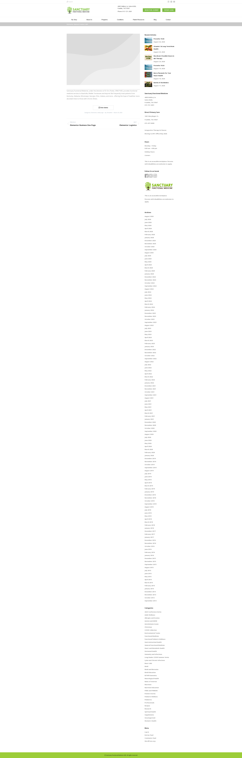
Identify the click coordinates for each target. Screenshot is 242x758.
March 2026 (149, 231)
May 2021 (148, 407)
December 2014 (150, 592)
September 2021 (150, 395)
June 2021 (148, 404)
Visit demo (104, 107)
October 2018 (149, 501)
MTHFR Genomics (151, 675)
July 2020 (148, 437)
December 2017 (150, 531)
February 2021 (150, 416)
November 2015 (150, 561)
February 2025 (150, 271)
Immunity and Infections (153, 654)
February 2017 (150, 534)
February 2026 (150, 234)
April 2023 (148, 337)
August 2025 (149, 253)
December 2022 (150, 349)
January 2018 (149, 528)
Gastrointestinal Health (153, 642)
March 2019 (149, 486)
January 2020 (149, 455)
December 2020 (150, 422)
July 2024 (148, 292)
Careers (147, 155)
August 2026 (149, 216)
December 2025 (150, 240)
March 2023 (149, 340)
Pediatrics (148, 700)
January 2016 (149, 555)
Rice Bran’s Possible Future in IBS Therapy (164, 57)
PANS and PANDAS (151, 691)
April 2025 (148, 265)
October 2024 (149, 283)
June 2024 (148, 295)
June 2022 (148, 368)
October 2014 (149, 598)
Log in (147, 732)
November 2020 (150, 425)
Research (148, 709)
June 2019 (148, 477)
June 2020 (148, 440)
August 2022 (149, 362)
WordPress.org (150, 741)
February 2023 (150, 343)
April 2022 (148, 374)
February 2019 (150, 489)
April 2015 (148, 579)
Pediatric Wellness (151, 697)
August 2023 (149, 325)
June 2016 (148, 549)
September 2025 (150, 250)
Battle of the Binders (161, 83)
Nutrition (148, 684)
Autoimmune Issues (152, 624)
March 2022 (149, 377)
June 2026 (148, 222)
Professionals (149, 703)
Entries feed (149, 735)
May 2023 (148, 334)
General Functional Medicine (155, 645)
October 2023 (149, 319)
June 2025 (148, 259)
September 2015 (150, 564)
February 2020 (150, 452)
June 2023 (148, 331)
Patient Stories (150, 694)
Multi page (101, 112)
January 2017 (149, 537)
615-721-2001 (127, 11)
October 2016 (149, 546)
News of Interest (151, 681)
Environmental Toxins (152, 633)
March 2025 (149, 268)
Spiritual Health (150, 712)
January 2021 (149, 419)
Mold (146, 666)
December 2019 (150, 458)
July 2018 (148, 510)
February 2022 (150, 380)
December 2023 (150, 313)
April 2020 (148, 446)
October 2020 (149, 428)
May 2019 (148, 480)
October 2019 (149, 464)
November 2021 (150, 389)
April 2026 (148, 228)
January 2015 (149, 589)
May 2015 (148, 576)
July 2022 (148, 365)
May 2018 (148, 516)
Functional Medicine (152, 636)
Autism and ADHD (151, 621)
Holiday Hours (150, 152)
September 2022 (150, 359)
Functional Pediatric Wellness (155, 639)
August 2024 (149, 289)
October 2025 (149, 247)
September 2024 (150, 286)
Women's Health (150, 721)
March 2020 (149, 449)
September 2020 (150, 431)
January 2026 (149, 237)
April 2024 (148, 301)
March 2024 (149, 304)
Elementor (94, 112)
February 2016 (150, 552)
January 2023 (149, 346)
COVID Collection (151, 630)
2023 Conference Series (153, 612)
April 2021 (148, 410)
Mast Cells (148, 663)
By (108, 112)
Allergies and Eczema (152, 618)
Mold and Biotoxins (151, 669)
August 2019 (149, 471)
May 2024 (148, 298)
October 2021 (149, 392)
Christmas (148, 627)
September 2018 (150, 504)
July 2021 (148, 401)
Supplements (149, 715)
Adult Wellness (150, 615)
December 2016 (150, 540)
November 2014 (150, 595)
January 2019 (149, 492)
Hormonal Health (151, 651)
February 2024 (150, 307)
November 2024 (150, 280)
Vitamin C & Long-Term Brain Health (164, 47)
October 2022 (149, 355)
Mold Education (150, 672)
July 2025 (148, 256)
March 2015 (149, 582)
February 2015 (150, 586)
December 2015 (150, 558)
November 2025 (150, 244)
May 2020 (148, 443)
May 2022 (148, 371)
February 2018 (150, 525)
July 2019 (148, 474)
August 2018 (149, 507)
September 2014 (150, 601)
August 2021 (149, 398)
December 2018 (150, 495)
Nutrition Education (152, 687)
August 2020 (149, 434)
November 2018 (150, 498)
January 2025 (149, 274)
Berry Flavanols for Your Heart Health (162, 74)
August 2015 (149, 567)
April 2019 (148, 483)
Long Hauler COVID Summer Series (157, 657)
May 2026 (148, 225)
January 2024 (149, 310)
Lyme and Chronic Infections (155, 660)
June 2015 (148, 573)
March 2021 (149, 413)
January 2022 (149, 383)
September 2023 (150, 322)
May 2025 (148, 262)
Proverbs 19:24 (159, 65)
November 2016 (150, 543)
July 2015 (148, 570)
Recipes (147, 706)
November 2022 (150, 352)
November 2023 (150, 316)
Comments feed (150, 738)
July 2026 (148, 219)
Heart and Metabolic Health (154, 648)
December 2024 (150, 277)
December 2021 (150, 386)
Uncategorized (150, 718)
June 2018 (148, 513)
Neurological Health (152, 678)
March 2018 (149, 522)
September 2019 (150, 467)
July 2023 (148, 328)
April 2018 (148, 519)
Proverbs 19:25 (159, 39)
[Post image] (148, 40)
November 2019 (150, 461)
